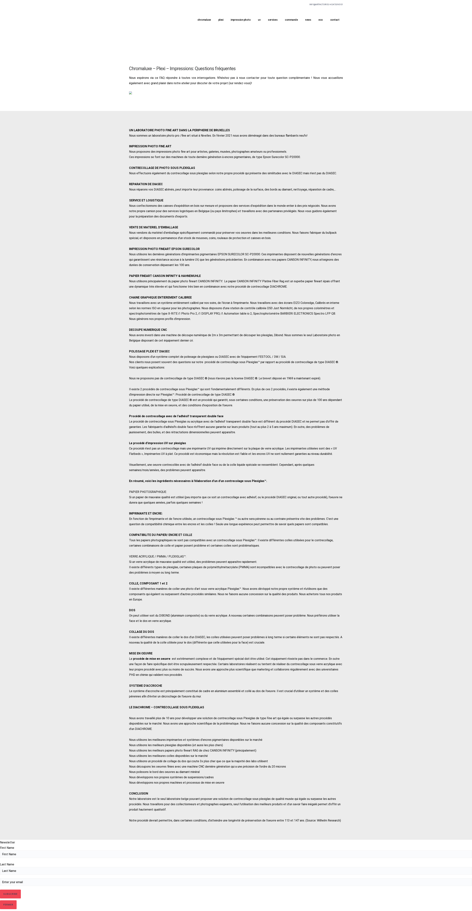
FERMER (8, 904)
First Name (7, 848)
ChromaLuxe (204, 19)
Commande (291, 19)
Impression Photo (241, 19)
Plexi (220, 19)
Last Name (7, 864)
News (308, 19)
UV (259, 19)
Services (272, 19)
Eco (320, 19)
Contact (334, 19)
